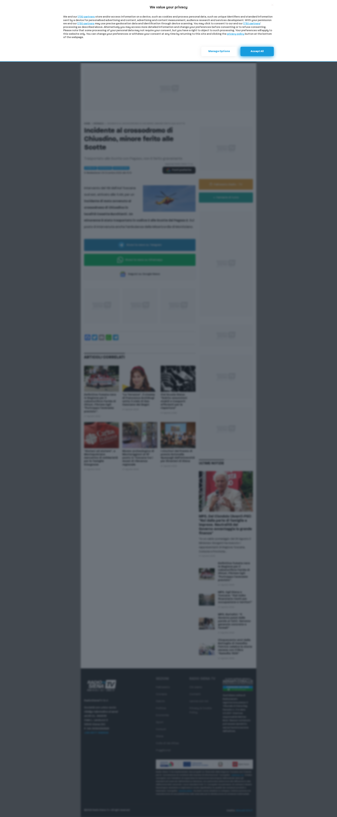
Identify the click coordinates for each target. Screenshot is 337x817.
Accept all (257, 51)
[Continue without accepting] (272, 5)
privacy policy (235, 34)
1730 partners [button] (86, 17)
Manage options (219, 51)
